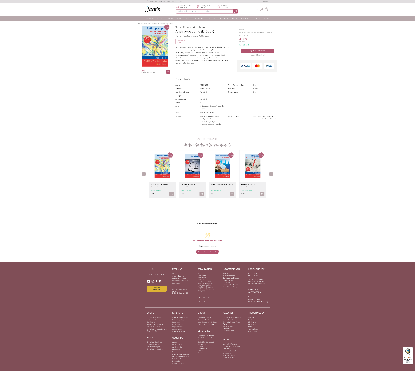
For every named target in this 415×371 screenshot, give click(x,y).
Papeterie (212, 18)
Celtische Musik (228, 357)
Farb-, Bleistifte (177, 324)
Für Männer (252, 322)
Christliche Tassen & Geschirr (205, 339)
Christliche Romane (154, 317)
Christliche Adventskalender (229, 329)
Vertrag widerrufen (157, 288)
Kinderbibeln (177, 347)
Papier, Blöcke (177, 329)
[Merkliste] (257, 9)
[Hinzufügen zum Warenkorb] (171, 194)
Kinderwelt (252, 324)
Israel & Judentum (153, 327)
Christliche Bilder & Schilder (205, 349)
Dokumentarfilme (153, 344)
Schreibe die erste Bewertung (207, 252)
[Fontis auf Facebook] (156, 281)
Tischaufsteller (228, 326)
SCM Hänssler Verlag (207, 112)
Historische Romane (154, 320)
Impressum (176, 283)
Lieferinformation (254, 299)
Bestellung (252, 297)
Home (140, 23)
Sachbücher (151, 322)
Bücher (149, 18)
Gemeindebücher (178, 363)
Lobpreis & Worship (230, 344)
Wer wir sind (176, 274)
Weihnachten (253, 329)
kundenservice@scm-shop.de (210, 124)
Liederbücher (177, 361)
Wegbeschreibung (179, 278)
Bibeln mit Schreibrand (180, 352)
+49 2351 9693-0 (165, 1)
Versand (152, 72)
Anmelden (264, 1)
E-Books (169, 18)
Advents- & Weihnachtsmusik (229, 354)
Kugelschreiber (177, 327)
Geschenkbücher (204, 353)
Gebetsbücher (177, 359)
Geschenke (199, 18)
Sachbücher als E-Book (206, 324)
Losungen (226, 333)
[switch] (408, 361)
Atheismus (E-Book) (248, 184)
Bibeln (159, 18)
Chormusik (227, 349)
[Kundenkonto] (262, 9)
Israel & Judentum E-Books (207, 322)
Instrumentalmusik (229, 351)
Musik (188, 18)
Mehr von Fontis (261, 18)
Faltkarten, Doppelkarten (181, 320)
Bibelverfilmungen (153, 347)
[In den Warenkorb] (168, 72)
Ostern (250, 327)
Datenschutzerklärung (231, 278)
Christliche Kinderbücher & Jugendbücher (157, 330)
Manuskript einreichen (180, 281)
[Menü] (411, 348)
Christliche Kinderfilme (155, 349)
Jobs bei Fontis (203, 302)
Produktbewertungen (230, 287)
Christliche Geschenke (206, 335)
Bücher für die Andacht (180, 356)
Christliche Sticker (178, 331)
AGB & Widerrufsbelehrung (230, 275)
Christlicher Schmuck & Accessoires (206, 343)
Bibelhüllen (176, 349)
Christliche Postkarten (180, 317)
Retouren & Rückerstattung (258, 301)
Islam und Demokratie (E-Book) (222, 184)
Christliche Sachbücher (180, 354)
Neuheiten (245, 18)
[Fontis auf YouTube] (148, 281)
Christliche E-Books (150, 23)
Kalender (224, 18)
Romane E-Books (204, 320)
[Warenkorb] (266, 9)
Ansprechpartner (178, 276)
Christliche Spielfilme (154, 342)
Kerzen (200, 346)
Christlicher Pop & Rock (231, 346)
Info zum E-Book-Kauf (257, 55)
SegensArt (176, 322)
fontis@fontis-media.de (256, 283)
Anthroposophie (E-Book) (165, 23)
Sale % (234, 18)
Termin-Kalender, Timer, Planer (231, 323)
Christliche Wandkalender (232, 317)
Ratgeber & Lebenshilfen (156, 324)
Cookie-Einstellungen (230, 284)
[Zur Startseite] (151, 270)
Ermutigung (252, 331)
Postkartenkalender (230, 320)
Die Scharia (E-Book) (188, 184)
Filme (179, 18)
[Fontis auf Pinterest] (160, 281)
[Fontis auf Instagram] (152, 281)
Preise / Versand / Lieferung (229, 281)
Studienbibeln (177, 345)
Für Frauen (252, 320)
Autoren (251, 317)
